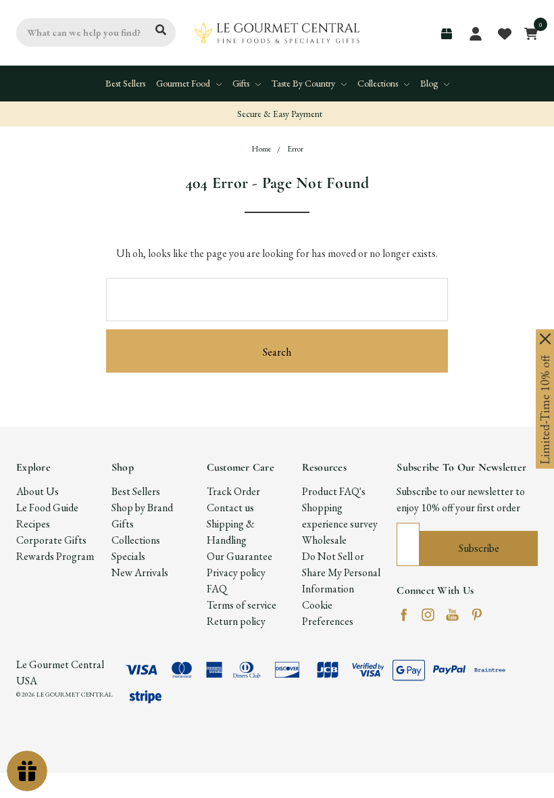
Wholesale (324, 540)
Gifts (241, 83)
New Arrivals (139, 572)
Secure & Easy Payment (278, 114)
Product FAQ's (334, 491)
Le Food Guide (47, 507)
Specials (128, 556)
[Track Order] (446, 33)
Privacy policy (236, 572)
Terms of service (241, 605)
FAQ (217, 589)
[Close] (545, 338)
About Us (37, 491)
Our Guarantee (239, 556)
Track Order (233, 491)
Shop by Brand (142, 507)
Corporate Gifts (51, 540)
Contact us (230, 507)
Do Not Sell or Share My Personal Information (341, 572)
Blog (430, 83)
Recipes (33, 524)
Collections (378, 83)
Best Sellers (125, 83)
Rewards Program (55, 556)
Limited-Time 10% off (545, 410)
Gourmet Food (184, 83)
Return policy (236, 621)
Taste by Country (304, 83)
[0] (527, 32)
